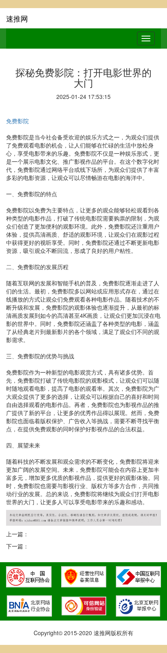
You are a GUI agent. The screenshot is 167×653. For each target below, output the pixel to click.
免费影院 (17, 121)
